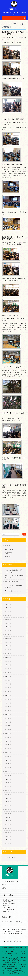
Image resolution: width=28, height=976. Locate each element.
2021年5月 (8, 840)
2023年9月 (8, 733)
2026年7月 (8, 604)
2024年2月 (8, 714)
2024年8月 (8, 691)
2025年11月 (8, 634)
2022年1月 (8, 809)
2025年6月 (8, 653)
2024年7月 (8, 695)
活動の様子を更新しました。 (13, 581)
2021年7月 (8, 832)
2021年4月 (8, 843)
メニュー (4, 18)
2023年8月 (8, 737)
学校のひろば (7, 907)
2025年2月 (8, 668)
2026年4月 (8, 615)
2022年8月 (8, 783)
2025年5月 (8, 657)
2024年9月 (8, 687)
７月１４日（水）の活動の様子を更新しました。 (15, 586)
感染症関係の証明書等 (9, 903)
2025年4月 (8, 661)
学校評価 (7, 545)
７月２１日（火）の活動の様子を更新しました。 (15, 576)
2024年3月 (8, 710)
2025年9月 (8, 642)
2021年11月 (8, 817)
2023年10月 (8, 729)
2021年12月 (8, 813)
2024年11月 (8, 680)
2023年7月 (8, 741)
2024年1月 (8, 718)
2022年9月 (8, 779)
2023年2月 (8, 760)
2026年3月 (8, 619)
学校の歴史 (8, 556)
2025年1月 (8, 672)
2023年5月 (8, 748)
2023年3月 (8, 756)
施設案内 (4, 888)
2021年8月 (8, 828)
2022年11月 (8, 771)
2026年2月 (8, 623)
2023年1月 (8, 764)
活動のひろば (7, 901)
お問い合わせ (7, 911)
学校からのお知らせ (10, 857)
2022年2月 (8, 805)
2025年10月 (8, 638)
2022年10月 (8, 775)
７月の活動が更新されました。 (13, 591)
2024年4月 (8, 707)
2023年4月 (8, 752)
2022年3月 (8, 802)
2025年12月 (8, 630)
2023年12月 (8, 722)
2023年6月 (8, 745)
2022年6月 (8, 790)
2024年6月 (8, 699)
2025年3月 (8, 665)
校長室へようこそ (10, 549)
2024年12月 (8, 676)
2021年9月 (8, 824)
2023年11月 (8, 726)
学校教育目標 (8, 553)
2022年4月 (8, 798)
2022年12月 (8, 767)
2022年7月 (8, 786)
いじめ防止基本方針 (8, 909)
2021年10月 (8, 821)
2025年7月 (8, 649)
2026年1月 (8, 627)
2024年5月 (8, 703)
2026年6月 (8, 608)
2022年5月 (8, 794)
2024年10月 (8, 684)
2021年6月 (8, 836)
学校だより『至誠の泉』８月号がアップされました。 (15, 571)
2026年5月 (8, 611)
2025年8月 (8, 646)
